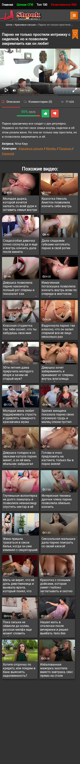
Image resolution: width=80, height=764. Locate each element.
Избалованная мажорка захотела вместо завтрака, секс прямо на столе (56, 670)
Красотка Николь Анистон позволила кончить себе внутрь (57, 202)
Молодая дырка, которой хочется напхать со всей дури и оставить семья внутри (20, 204)
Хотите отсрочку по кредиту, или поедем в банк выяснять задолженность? (19, 670)
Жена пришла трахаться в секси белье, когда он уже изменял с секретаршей (20, 544)
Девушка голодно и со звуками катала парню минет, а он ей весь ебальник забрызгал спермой (20, 459)
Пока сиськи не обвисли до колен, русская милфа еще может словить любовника (17, 628)
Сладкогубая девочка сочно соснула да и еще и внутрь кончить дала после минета (20, 246)
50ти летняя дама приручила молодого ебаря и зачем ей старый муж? (18, 373)
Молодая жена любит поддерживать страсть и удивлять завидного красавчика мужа (20, 416)
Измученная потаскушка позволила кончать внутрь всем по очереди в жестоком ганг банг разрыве (59, 289)
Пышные (65, 148)
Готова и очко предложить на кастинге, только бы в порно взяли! (58, 458)
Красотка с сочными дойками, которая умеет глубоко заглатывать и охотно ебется (56, 586)
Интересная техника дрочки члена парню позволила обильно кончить (57, 501)
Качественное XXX (64, 4)
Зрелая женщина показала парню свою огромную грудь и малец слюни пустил (58, 416)
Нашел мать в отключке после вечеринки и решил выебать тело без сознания (54, 628)
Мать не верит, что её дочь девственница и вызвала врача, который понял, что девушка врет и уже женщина (18, 586)
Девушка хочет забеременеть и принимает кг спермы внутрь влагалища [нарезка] (57, 374)
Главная (7, 4)
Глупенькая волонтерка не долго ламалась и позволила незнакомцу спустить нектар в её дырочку (20, 502)
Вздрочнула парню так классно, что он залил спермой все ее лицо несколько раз (58, 331)
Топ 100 (42, 4)
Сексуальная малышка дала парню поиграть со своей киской (58, 542)
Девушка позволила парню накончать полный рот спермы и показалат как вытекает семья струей (20, 289)
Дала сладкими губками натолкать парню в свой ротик (56, 244)
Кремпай (8, 153)
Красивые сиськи (31, 148)
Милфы (51, 148)
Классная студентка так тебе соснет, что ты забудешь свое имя (20, 329)
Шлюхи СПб (25, 4)
